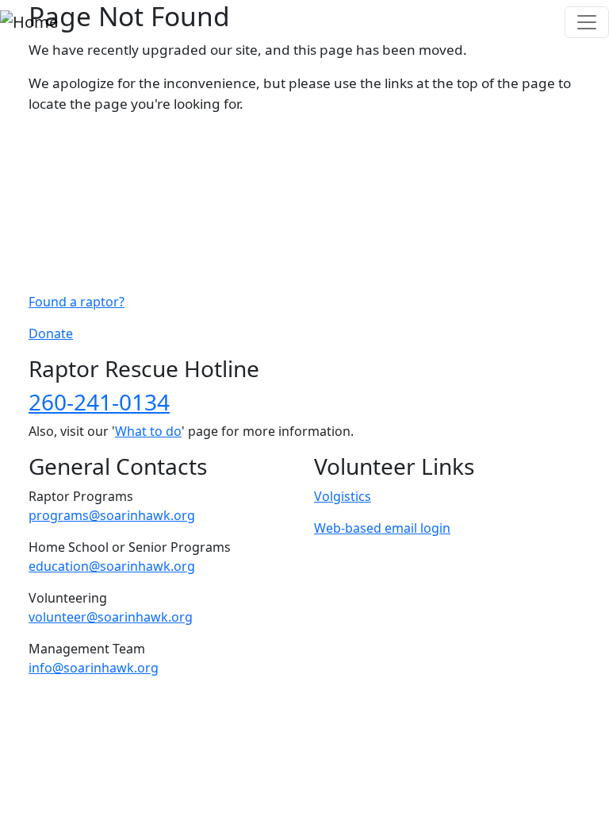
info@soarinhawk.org (94, 667)
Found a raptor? (76, 301)
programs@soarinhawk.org (112, 515)
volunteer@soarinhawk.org (111, 617)
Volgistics (342, 496)
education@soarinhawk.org (112, 566)
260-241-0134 (99, 402)
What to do (148, 431)
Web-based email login (382, 528)
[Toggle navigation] (587, 22)
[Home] (29, 22)
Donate (51, 333)
